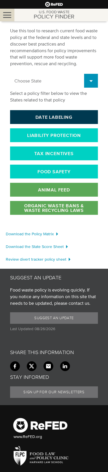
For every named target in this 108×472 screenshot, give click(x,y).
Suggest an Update (54, 318)
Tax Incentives (53, 153)
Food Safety (54, 171)
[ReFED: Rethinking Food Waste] (54, 4)
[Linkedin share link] (65, 366)
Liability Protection (54, 135)
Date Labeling (53, 117)
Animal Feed (54, 189)
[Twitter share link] (32, 366)
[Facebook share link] (15, 366)
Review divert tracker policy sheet (36, 259)
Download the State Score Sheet (35, 247)
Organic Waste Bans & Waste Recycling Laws (54, 208)
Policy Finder (54, 15)
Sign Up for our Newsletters (54, 392)
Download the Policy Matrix (30, 234)
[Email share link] (48, 366)
